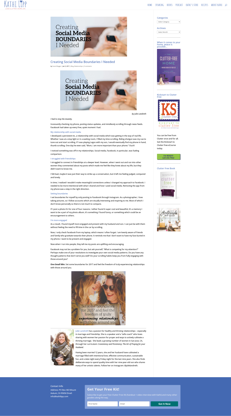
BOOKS (170, 5)
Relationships (78, 66)
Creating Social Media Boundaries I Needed (83, 62)
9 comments (88, 66)
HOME (150, 5)
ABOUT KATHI (216, 5)
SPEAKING (159, 5)
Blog (72, 66)
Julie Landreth (82, 331)
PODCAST (179, 5)
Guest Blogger (56, 66)
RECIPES (204, 5)
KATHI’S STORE (192, 5)
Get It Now (164, 403)
